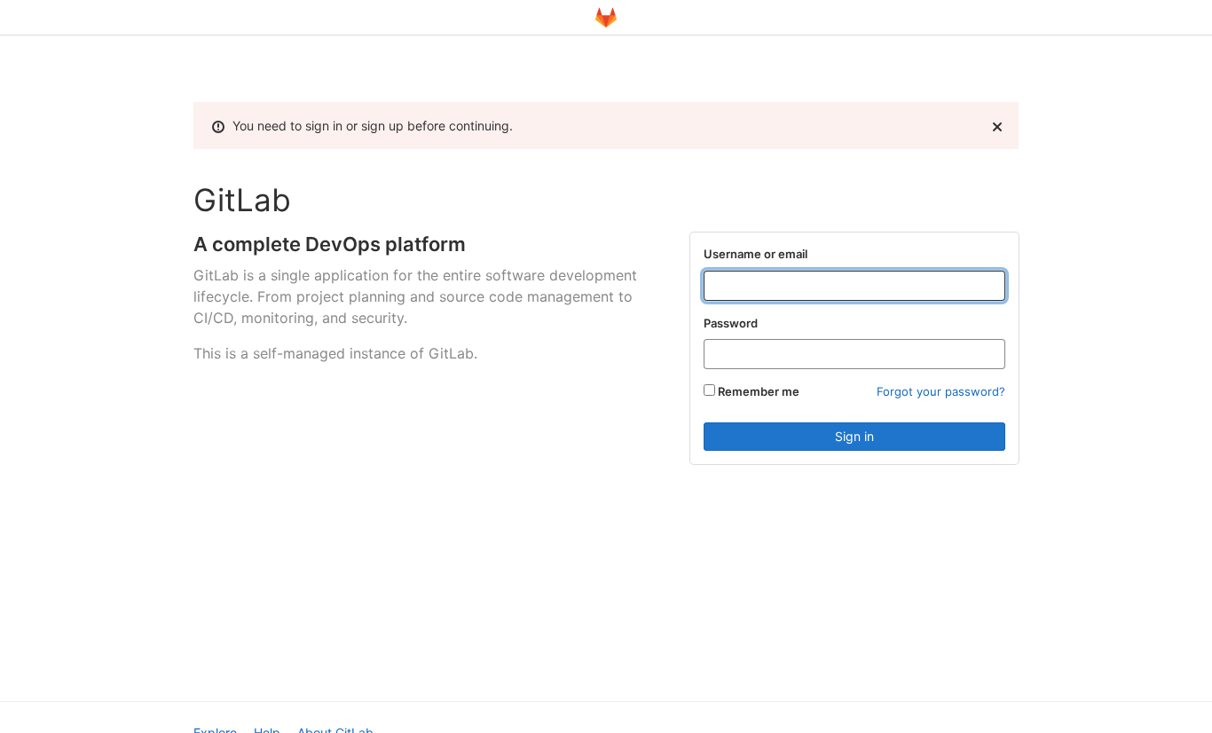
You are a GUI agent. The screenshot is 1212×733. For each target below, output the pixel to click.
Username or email (755, 254)
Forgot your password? (941, 391)
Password (731, 323)
